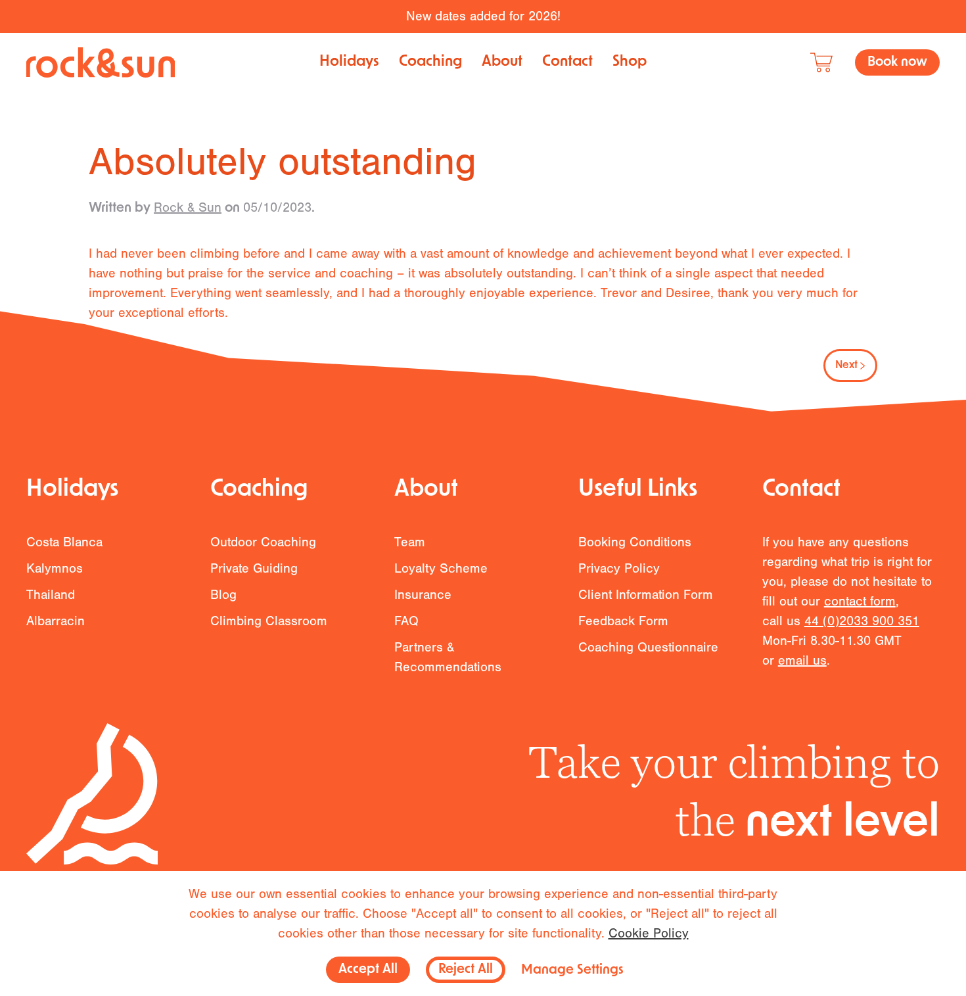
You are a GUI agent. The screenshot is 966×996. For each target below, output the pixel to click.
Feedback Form (623, 620)
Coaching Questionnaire (648, 647)
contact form (860, 601)
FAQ (406, 620)
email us (802, 660)
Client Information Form (645, 594)
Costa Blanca (64, 542)
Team (409, 542)
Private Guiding (254, 568)
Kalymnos (54, 568)
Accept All (368, 969)
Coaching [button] (430, 62)
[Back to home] (100, 62)
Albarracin (55, 620)
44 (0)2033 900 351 (861, 620)
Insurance (422, 594)
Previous (128, 365)
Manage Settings (572, 970)
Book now (897, 62)
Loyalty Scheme (441, 568)
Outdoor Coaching (263, 542)
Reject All (465, 969)
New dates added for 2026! (483, 16)
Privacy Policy (619, 568)
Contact (567, 62)
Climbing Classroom (268, 620)
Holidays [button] (349, 62)
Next (846, 365)
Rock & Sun (187, 207)
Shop (629, 62)
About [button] (502, 62)
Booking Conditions (634, 542)
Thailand (50, 594)
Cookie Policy (649, 933)
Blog (223, 594)
